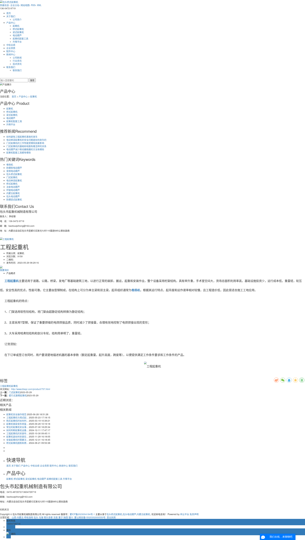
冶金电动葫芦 (13, 186)
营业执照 (111, 517)
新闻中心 (10, 54)
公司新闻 (17, 57)
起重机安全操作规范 (16, 414)
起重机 (16, 25)
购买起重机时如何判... (17, 420)
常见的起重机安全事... (17, 427)
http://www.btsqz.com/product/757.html (30, 389)
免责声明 (194, 514)
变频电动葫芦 (13, 170)
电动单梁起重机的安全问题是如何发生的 (26, 139)
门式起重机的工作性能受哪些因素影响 (25, 142)
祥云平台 (184, 514)
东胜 (55, 517)
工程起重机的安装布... (17, 433)
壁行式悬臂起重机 (18, 395)
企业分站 (14, 5)
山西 (14, 517)
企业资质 (10, 48)
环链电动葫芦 (13, 189)
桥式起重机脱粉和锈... (17, 442)
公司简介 (17, 19)
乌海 (41, 517)
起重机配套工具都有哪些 (18, 152)
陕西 (66, 517)
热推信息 (4, 5)
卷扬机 (9, 164)
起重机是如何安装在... (17, 436)
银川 (71, 517)
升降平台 (17, 41)
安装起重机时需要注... (17, 439)
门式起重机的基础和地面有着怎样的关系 (26, 146)
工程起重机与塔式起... (17, 417)
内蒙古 (20, 517)
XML (39, 5)
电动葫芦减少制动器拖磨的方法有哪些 (25, 149)
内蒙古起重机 (13, 193)
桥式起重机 (18, 28)
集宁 (60, 517)
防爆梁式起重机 (14, 199)
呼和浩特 (28, 517)
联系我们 (10, 67)
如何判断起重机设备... (17, 430)
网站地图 (25, 5)
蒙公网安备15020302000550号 (89, 517)
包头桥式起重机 (14, 174)
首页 (8, 13)
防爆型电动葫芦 (14, 167)
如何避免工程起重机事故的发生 (21, 136)
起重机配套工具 (20, 38)
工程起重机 (5, 385)
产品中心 (10, 22)
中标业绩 (10, 44)
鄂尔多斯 (48, 517)
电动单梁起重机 (14, 180)
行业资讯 (17, 60)
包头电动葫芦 (13, 196)
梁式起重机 (18, 32)
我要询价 (4, 270)
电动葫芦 (17, 35)
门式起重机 (11, 177)
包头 (36, 517)
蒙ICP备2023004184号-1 (82, 514)
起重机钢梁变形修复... (17, 423)
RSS (33, 5)
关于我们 (10, 16)
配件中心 (10, 51)
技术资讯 (17, 63)
